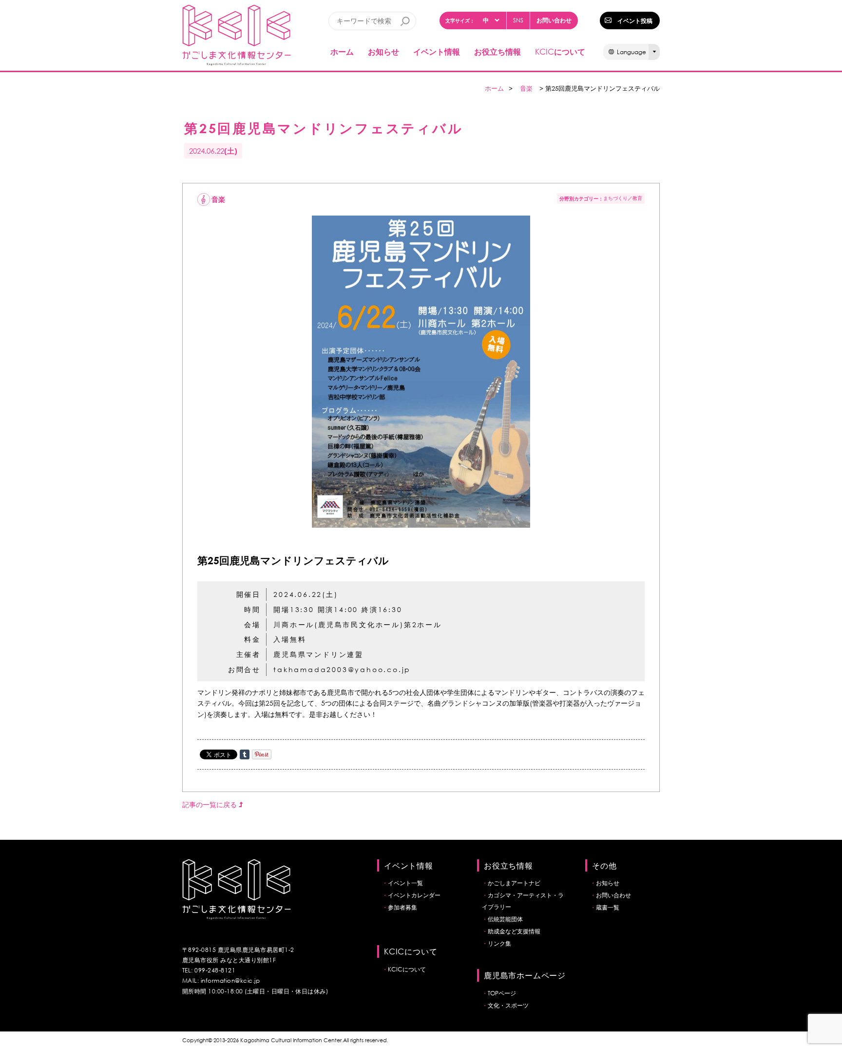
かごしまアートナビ (514, 883)
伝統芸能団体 (505, 919)
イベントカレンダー (414, 895)
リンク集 (499, 943)
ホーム (342, 51)
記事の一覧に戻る (210, 804)
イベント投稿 (634, 20)
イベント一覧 (405, 883)
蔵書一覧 (607, 907)
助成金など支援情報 (514, 931)
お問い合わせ (554, 20)
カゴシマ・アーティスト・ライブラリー (523, 901)
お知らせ (383, 51)
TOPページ (502, 993)
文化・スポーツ (508, 1005)
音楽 (526, 88)
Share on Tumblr (244, 754)
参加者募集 (402, 907)
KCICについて (407, 969)
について (560, 51)
